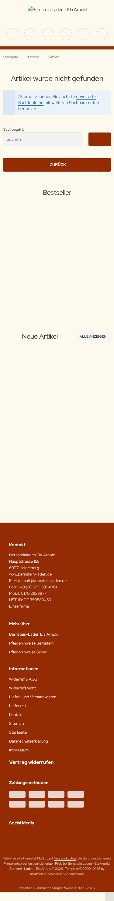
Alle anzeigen (93, 336)
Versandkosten (44, 298)
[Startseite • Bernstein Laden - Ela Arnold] (57, 9)
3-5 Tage (32, 285)
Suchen (100, 139)
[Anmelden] (48, 34)
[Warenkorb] (84, 34)
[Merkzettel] (66, 34)
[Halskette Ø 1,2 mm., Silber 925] (36, 236)
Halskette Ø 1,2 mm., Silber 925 (36, 273)
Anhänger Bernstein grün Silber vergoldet (46, 437)
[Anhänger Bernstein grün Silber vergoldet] (46, 390)
